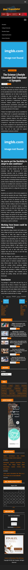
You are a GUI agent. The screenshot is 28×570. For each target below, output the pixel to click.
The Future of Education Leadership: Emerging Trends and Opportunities (18, 351)
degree (17, 385)
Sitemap (22, 558)
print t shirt (12, 393)
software (8, 395)
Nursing (24, 390)
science (18, 296)
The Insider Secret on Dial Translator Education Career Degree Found (23, 310)
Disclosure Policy (15, 558)
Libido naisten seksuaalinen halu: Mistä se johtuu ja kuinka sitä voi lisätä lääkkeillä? (18, 342)
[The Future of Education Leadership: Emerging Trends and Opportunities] (5, 351)
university (24, 395)
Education (4, 24)
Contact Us (7, 558)
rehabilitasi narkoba (22, 393)
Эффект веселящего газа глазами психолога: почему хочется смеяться (18, 325)
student (13, 395)
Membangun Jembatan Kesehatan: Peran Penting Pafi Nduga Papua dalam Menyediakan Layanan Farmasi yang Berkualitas (18, 334)
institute (11, 390)
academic (4, 385)
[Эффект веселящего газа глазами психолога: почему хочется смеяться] (5, 325)
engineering (17, 388)
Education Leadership (6, 388)
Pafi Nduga (4, 393)
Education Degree (5, 31)
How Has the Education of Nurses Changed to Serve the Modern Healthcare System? (18, 359)
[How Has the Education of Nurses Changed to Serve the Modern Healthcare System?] (5, 359)
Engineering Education (6, 34)
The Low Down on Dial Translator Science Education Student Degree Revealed (4, 310)
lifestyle (14, 296)
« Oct (13, 507)
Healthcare (4, 390)
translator (23, 296)
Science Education (6, 38)
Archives (3, 371)
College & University (6, 28)
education (8, 296)
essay (25, 388)
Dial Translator (17, 527)
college (10, 385)
